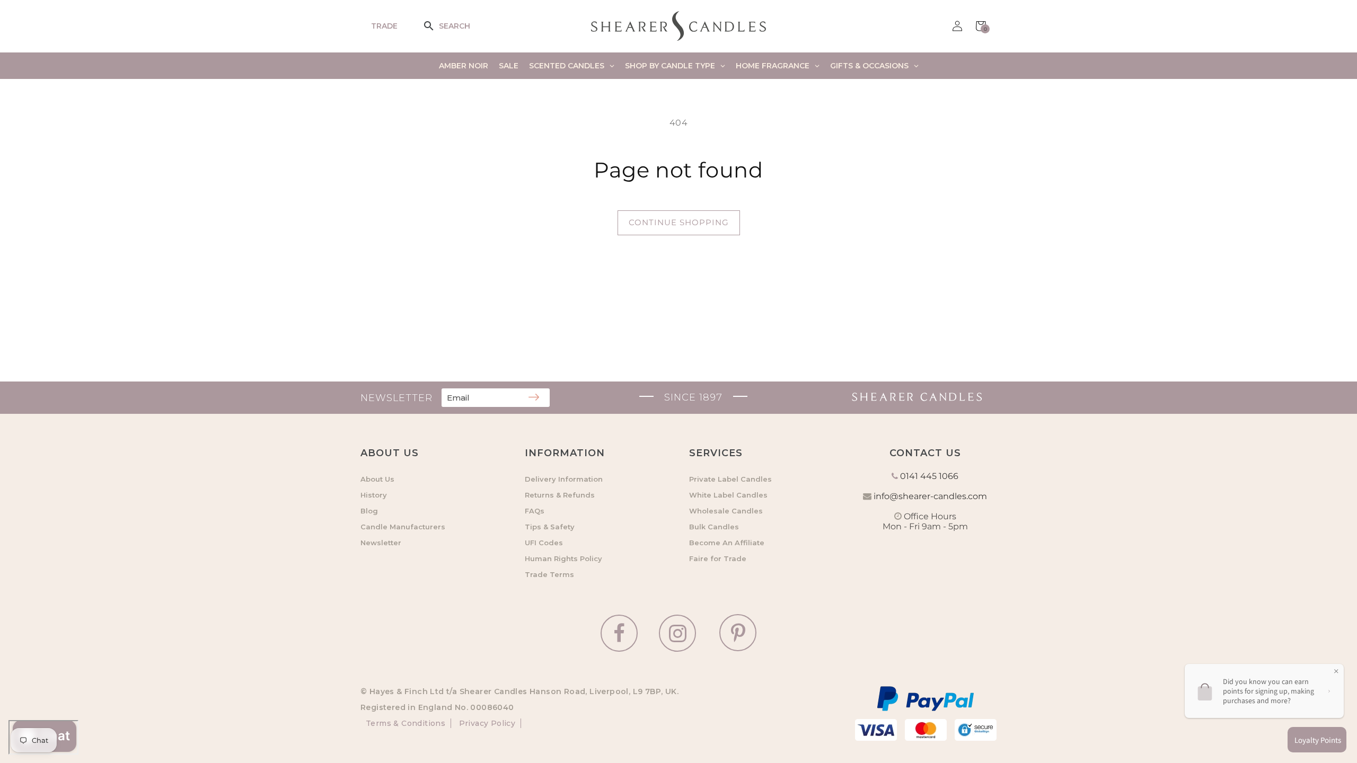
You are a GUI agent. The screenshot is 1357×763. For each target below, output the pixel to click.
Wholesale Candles (726, 511)
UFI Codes (544, 542)
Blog (369, 511)
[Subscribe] (533, 398)
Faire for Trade (717, 558)
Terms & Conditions (405, 723)
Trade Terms (549, 574)
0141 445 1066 (929, 476)
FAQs (534, 511)
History (373, 495)
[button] (435, 26)
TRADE (384, 26)
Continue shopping (679, 222)
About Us (377, 479)
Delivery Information (564, 479)
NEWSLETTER (396, 398)
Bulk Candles (714, 526)
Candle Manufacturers (402, 526)
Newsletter (380, 542)
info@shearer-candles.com (930, 496)
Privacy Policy (485, 723)
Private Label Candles (730, 479)
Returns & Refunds (560, 495)
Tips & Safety (550, 526)
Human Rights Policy (563, 558)
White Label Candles (728, 495)
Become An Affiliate (726, 542)
